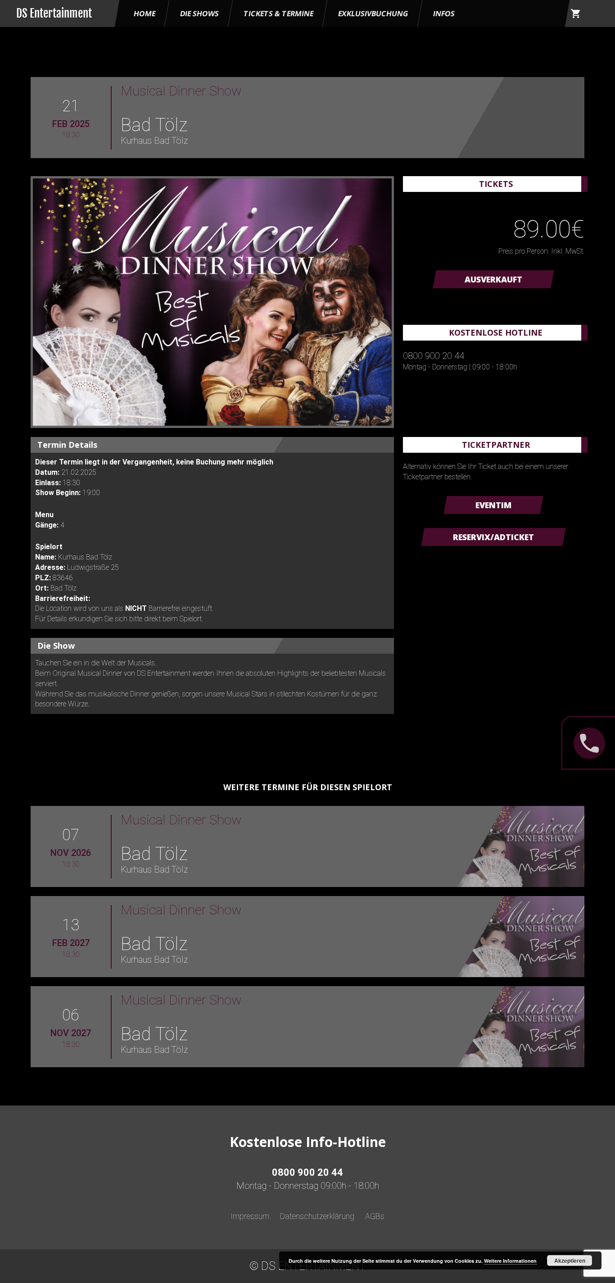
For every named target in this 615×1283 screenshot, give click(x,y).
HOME (144, 13)
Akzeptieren (569, 1260)
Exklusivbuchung (373, 13)
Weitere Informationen (510, 1260)
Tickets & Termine (278, 13)
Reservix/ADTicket (493, 537)
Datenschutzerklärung (317, 1216)
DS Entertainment (54, 13)
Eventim (493, 505)
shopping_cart (575, 13)
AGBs (374, 1216)
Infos (444, 13)
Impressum (250, 1216)
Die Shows (199, 13)
